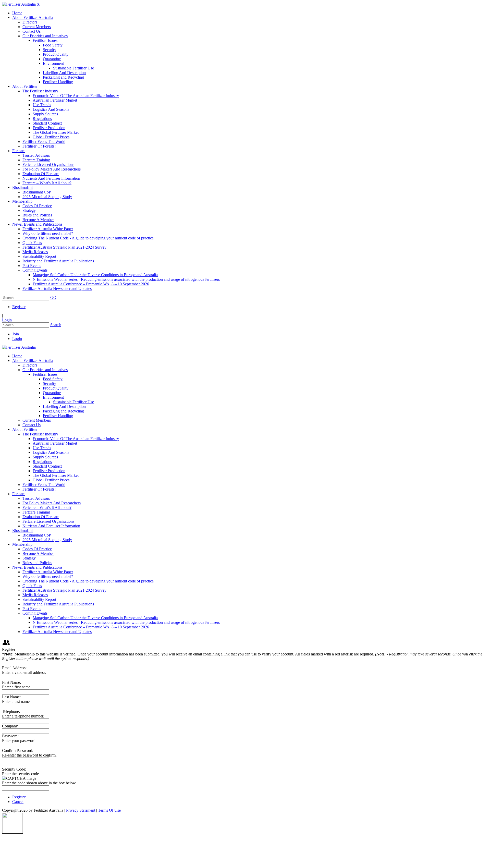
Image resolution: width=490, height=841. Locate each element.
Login (7, 320)
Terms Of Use (109, 810)
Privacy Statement (80, 810)
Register (19, 306)
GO (53, 297)
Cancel (17, 801)
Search (55, 325)
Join (15, 334)
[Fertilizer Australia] (19, 4)
